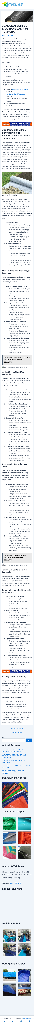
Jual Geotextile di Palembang (16, 94)
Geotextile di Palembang (20, 89)
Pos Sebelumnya (17, 728)
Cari (3, 737)
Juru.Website (27, 1018)
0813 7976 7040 (15, 883)
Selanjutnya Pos (17, 732)
